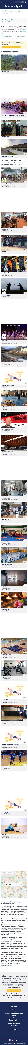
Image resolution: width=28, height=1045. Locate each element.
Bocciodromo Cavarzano (7, 451)
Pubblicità (14, 1015)
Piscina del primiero (6, 363)
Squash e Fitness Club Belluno (9, 497)
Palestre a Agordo (16, 20)
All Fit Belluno (5, 699)
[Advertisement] (14, 86)
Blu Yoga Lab (5, 812)
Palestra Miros (5, 519)
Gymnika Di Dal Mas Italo (7, 542)
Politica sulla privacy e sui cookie (14, 1027)
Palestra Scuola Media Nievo (8, 564)
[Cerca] (22, 2)
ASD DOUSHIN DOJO (6, 295)
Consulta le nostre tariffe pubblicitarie (11, 46)
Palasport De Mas (6, 767)
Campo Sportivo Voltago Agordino (10, 156)
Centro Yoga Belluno (6, 609)
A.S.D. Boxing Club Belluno (8, 406)
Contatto (14, 1033)
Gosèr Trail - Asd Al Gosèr (8, 184)
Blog (14, 1017)
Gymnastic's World (6, 654)
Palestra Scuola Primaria (8, 385)
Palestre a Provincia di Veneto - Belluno (12, 12)
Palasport (4, 251)
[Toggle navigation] (25, 2)
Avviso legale (14, 1025)
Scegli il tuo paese (15, 1040)
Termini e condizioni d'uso (14, 1023)
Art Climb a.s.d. (5, 272)
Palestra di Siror (6, 229)
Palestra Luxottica (6, 136)
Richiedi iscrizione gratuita (14, 990)
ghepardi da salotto (6, 677)
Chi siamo (14, 1009)
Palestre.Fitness (5, 10)
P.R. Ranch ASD (5, 71)
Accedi (14, 1011)
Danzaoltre (4, 340)
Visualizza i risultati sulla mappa (14, 884)
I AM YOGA (4, 835)
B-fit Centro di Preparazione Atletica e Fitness (13, 115)
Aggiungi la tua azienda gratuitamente (14, 1013)
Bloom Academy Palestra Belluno (10, 722)
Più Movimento (5, 587)
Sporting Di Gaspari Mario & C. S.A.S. (10, 744)
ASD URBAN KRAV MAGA (7, 429)
